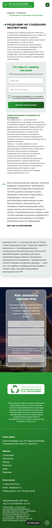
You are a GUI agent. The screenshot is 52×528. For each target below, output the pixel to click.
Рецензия (21, 13)
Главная (11, 13)
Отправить (26, 358)
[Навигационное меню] (47, 5)
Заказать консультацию (26, 105)
